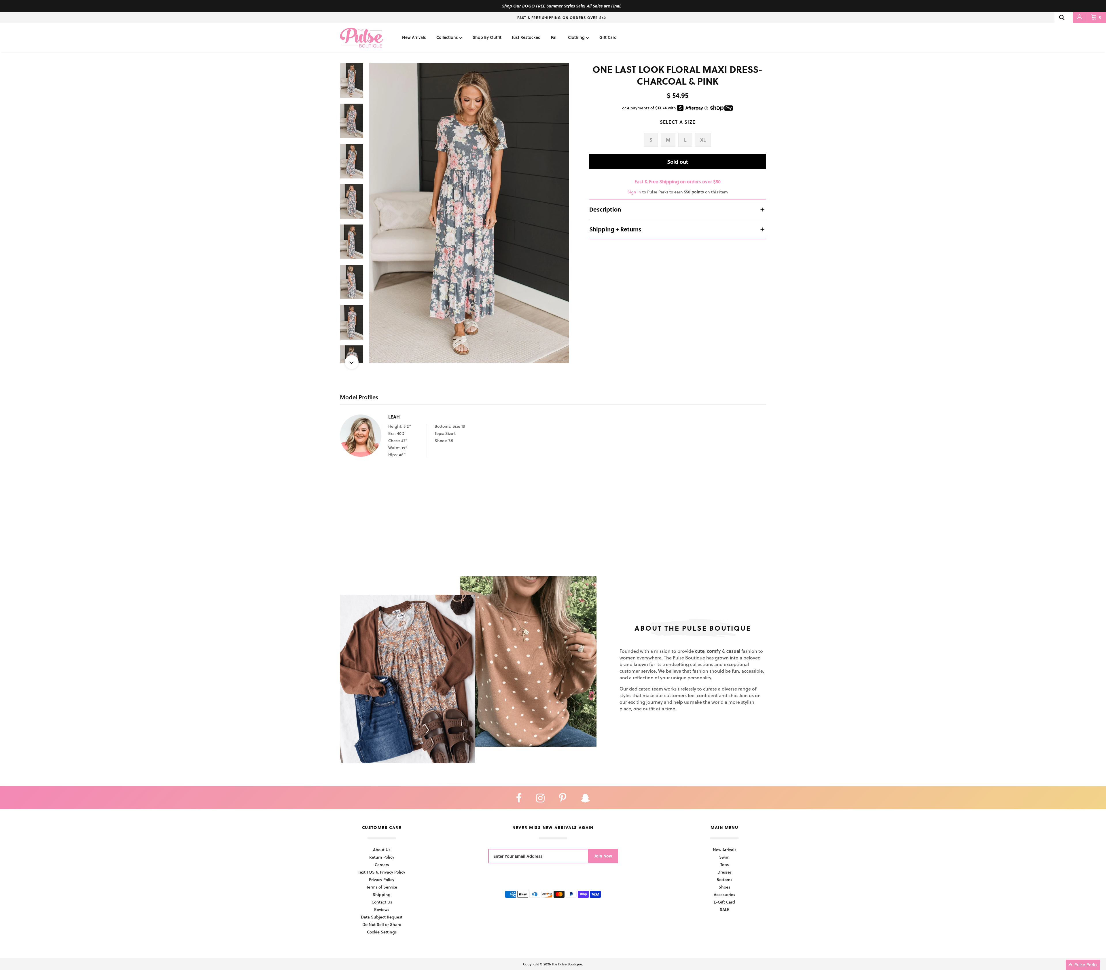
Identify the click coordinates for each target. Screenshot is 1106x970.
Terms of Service (381, 887)
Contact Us (382, 902)
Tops (724, 864)
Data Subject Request (381, 917)
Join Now (603, 856)
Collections (447, 37)
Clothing (576, 37)
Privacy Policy (381, 879)
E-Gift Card (724, 902)
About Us (381, 850)
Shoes (724, 887)
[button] (1083, 965)
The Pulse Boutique (567, 964)
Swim (724, 857)
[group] (469, 213)
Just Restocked (526, 37)
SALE (724, 909)
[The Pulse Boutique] (361, 37)
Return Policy (381, 857)
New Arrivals (414, 37)
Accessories (724, 894)
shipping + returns (615, 229)
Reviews (381, 909)
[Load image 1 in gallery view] (469, 213)
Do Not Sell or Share (381, 924)
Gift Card (608, 37)
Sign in (634, 192)
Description (605, 209)
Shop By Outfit (487, 37)
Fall (554, 37)
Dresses (724, 872)
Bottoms (724, 879)
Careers (382, 864)
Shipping (382, 894)
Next (352, 362)
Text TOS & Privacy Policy (381, 872)
